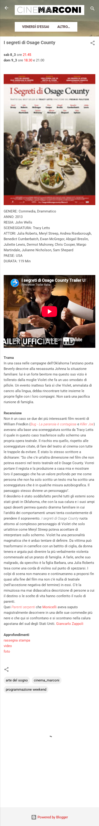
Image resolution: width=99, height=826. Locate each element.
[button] (92, 43)
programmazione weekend (26, 689)
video (8, 646)
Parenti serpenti (23, 607)
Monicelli (49, 607)
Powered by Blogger (52, 817)
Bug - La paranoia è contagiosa (53, 424)
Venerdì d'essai (35, 27)
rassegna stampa (17, 640)
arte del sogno (17, 680)
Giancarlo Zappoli (69, 624)
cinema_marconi (46, 680)
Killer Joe (87, 424)
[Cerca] (92, 9)
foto (7, 651)
